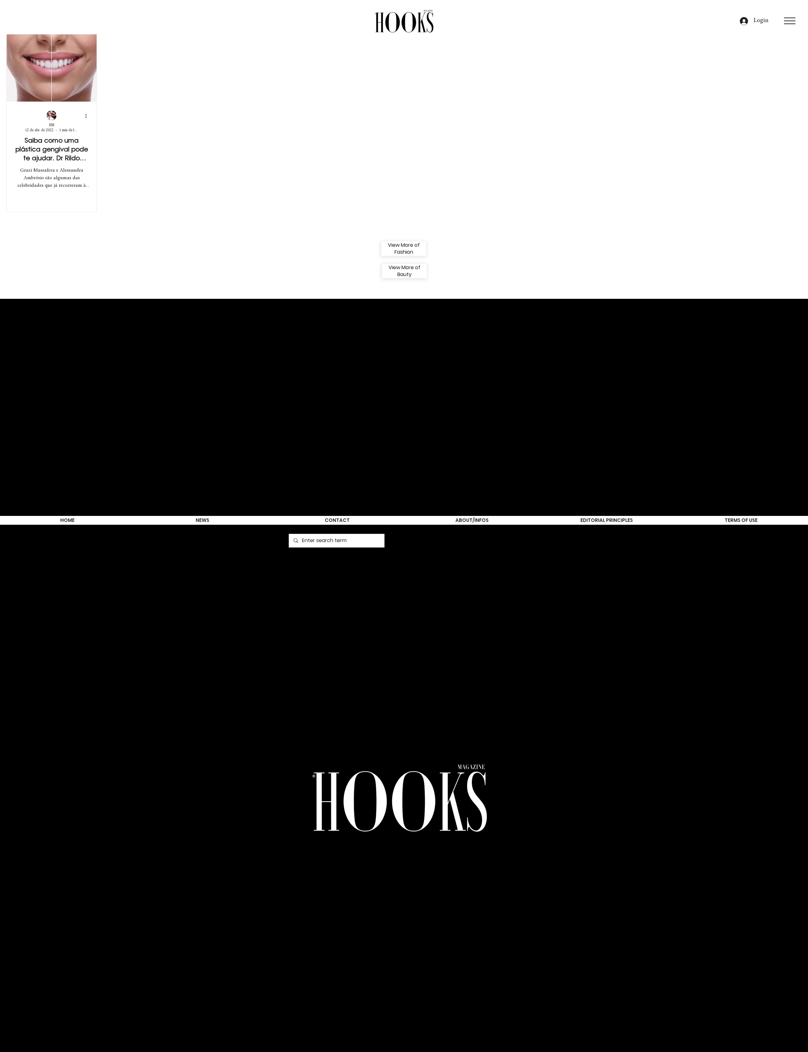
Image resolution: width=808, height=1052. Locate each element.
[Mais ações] (88, 116)
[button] (789, 21)
